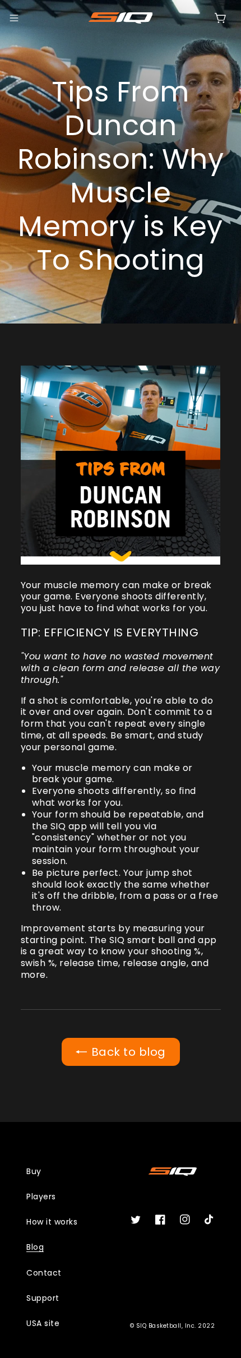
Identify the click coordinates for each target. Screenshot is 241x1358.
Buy (33, 1171)
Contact (44, 1272)
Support (42, 1298)
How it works (51, 1221)
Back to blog (128, 1052)
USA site (42, 1323)
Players (41, 1196)
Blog (35, 1247)
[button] (14, 18)
